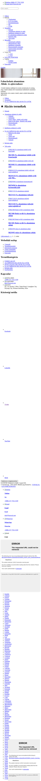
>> (11, 236)
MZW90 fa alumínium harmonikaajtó (17, 186)
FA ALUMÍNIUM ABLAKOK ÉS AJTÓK (18, 101)
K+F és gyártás (13, 21)
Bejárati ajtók (12, 36)
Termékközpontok (10, 246)
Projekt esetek (12, 62)
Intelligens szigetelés (14, 45)
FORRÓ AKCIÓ (10, 261)
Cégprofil (7, 244)
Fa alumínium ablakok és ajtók (17, 35)
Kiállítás (10, 61)
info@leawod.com (15, 4)
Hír (9, 24)
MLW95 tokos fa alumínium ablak (22, 233)
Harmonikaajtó (12, 123)
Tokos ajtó (11, 136)
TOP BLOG (36, 485)
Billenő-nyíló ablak (14, 133)
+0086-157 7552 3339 (17, 2)
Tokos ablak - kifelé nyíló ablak (17, 119)
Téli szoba (11, 38)
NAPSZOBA (9, 270)
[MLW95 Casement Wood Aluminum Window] (19, 229)
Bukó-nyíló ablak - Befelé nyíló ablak (19, 121)
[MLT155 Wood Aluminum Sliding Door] (18, 191)
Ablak (10, 134)
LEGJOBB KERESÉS (9, 486)
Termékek (8, 28)
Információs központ (11, 248)
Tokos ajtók (11, 125)
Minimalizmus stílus (14, 43)
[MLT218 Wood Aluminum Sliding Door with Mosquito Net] (22, 200)
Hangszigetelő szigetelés (15, 47)
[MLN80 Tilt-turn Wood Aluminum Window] (21, 210)
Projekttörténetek (13, 23)
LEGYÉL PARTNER (11, 57)
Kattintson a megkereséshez (9, 481)
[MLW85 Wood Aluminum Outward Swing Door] (20, 161)
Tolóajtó (10, 116)
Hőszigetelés (12, 50)
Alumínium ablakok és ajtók (16, 31)
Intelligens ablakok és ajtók (16, 33)
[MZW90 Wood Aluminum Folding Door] (20, 181)
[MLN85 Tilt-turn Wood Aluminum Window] (21, 219)
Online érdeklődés (10, 249)
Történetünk (12, 19)
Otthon (7, 16)
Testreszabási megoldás (15, 49)
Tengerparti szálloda (14, 42)
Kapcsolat (8, 64)
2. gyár (10, 55)
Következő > (6, 236)
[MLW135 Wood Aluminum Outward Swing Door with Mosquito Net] (22, 172)
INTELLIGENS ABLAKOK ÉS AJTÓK (17, 264)
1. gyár (10, 54)
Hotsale (10, 30)
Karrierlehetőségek (10, 251)
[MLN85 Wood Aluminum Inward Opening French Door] (22, 151)
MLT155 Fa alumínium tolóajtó (20, 195)
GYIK (10, 26)
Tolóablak (11, 118)
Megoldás (7, 40)
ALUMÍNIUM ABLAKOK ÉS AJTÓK (17, 263)
